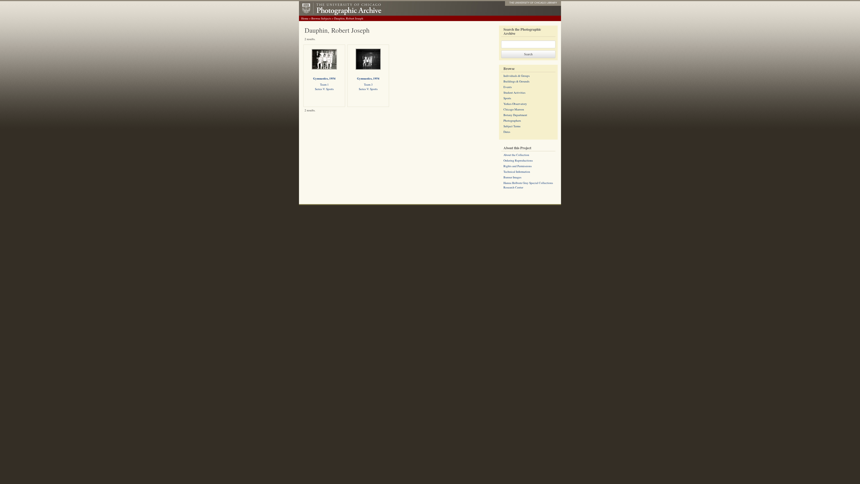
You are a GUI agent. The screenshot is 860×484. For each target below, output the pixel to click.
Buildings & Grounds (516, 81)
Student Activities (514, 93)
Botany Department (515, 115)
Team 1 (324, 84)
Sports (507, 98)
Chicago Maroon (513, 109)
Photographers (512, 121)
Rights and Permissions (517, 166)
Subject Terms (511, 126)
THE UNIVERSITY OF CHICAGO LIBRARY (533, 2)
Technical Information (516, 172)
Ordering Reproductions (518, 160)
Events (507, 87)
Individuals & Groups (516, 76)
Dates (506, 132)
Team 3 (368, 84)
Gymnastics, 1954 (324, 78)
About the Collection (516, 155)
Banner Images (512, 177)
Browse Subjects (321, 18)
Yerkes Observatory (515, 104)
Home (304, 18)
